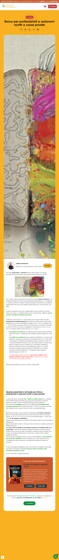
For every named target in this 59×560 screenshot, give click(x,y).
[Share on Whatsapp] (37, 29)
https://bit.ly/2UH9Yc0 (23, 453)
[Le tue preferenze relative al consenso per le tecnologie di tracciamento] (2, 557)
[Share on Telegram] (33, 29)
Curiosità (29, 17)
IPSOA (45, 274)
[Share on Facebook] (21, 29)
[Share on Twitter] (25, 29)
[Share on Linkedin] (29, 29)
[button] (45, 6)
